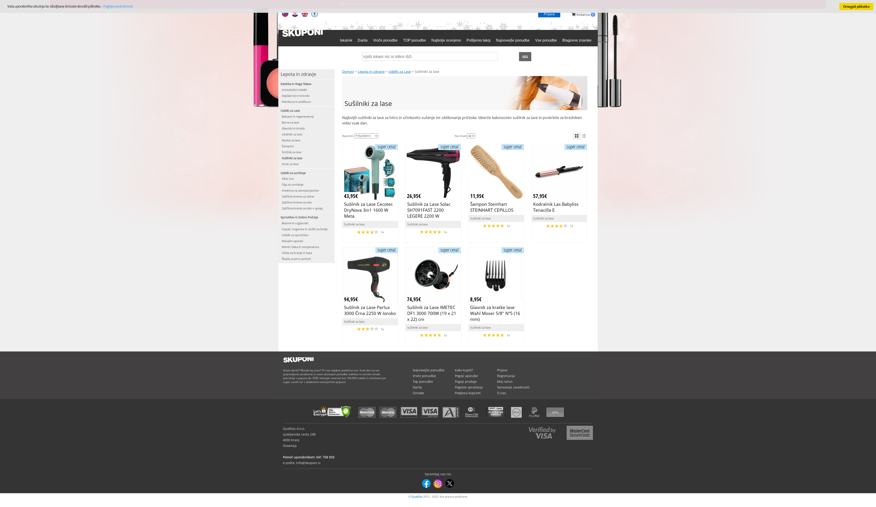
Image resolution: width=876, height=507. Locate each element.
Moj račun (505, 381)
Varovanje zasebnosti (513, 387)
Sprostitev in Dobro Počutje (299, 217)
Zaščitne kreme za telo (297, 202)
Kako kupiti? (464, 370)
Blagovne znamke (577, 40)
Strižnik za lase (291, 152)
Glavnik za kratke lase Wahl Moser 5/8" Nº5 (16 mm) (495, 313)
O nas (501, 393)
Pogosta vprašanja (469, 387)
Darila (363, 40)
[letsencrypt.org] (333, 418)
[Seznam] (583, 135)
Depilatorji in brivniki (296, 96)
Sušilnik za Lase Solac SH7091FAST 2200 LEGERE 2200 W (429, 210)
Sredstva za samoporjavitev (300, 190)
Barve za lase (290, 122)
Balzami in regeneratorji (298, 116)
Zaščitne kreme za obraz (298, 196)
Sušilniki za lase (292, 158)
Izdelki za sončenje (293, 173)
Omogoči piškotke (856, 6)
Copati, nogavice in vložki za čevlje (305, 229)
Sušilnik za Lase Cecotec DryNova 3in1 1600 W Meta (368, 210)
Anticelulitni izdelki (294, 90)
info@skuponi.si (308, 463)
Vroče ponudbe (385, 40)
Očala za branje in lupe (297, 253)
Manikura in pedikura (296, 102)
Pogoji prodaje (466, 381)
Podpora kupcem (468, 393)
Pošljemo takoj (478, 40)
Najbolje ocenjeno (446, 40)
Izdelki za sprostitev (295, 235)
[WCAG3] (314, 14)
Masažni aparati (292, 241)
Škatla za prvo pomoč (296, 259)
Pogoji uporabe (466, 376)
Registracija (506, 376)
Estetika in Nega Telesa (296, 84)
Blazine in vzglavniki (295, 223)
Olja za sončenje (292, 184)
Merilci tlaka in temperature (300, 247)
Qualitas (416, 496)
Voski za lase (290, 164)
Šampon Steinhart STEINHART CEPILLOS (491, 207)
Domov (348, 71)
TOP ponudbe (414, 40)
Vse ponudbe (546, 40)
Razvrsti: (348, 136)
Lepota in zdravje (371, 71)
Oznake (418, 393)
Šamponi (288, 146)
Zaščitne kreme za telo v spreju (302, 208)
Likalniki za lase (292, 134)
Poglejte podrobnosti (118, 6)
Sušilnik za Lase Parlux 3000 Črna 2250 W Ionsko (370, 310)
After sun (288, 179)
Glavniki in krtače (293, 128)
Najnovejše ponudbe (513, 40)
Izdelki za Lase (290, 110)
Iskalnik (346, 40)
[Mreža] (576, 135)
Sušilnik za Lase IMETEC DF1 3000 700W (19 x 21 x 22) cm (431, 313)
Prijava (549, 14)
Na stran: (461, 136)
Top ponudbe (423, 381)
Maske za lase (291, 140)
